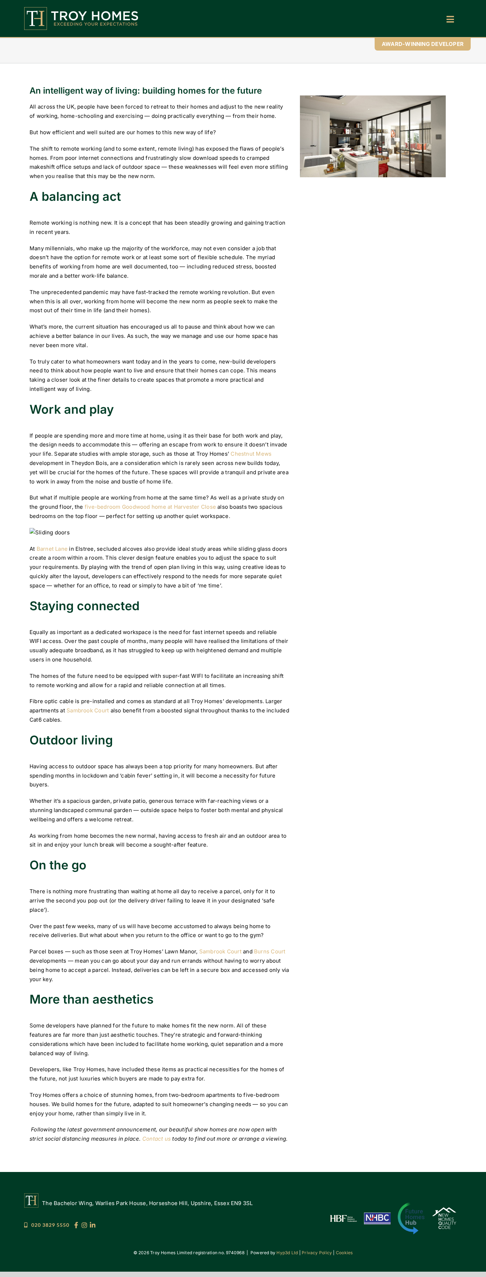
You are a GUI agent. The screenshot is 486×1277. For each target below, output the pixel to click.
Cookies (344, 1252)
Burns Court (269, 951)
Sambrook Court (88, 710)
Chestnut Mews (251, 453)
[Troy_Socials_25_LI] (92, 1224)
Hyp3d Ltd (287, 1252)
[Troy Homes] (81, 9)
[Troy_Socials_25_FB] (76, 1224)
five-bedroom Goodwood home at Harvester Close (150, 506)
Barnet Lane (52, 548)
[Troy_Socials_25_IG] (84, 1224)
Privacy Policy (317, 1252)
